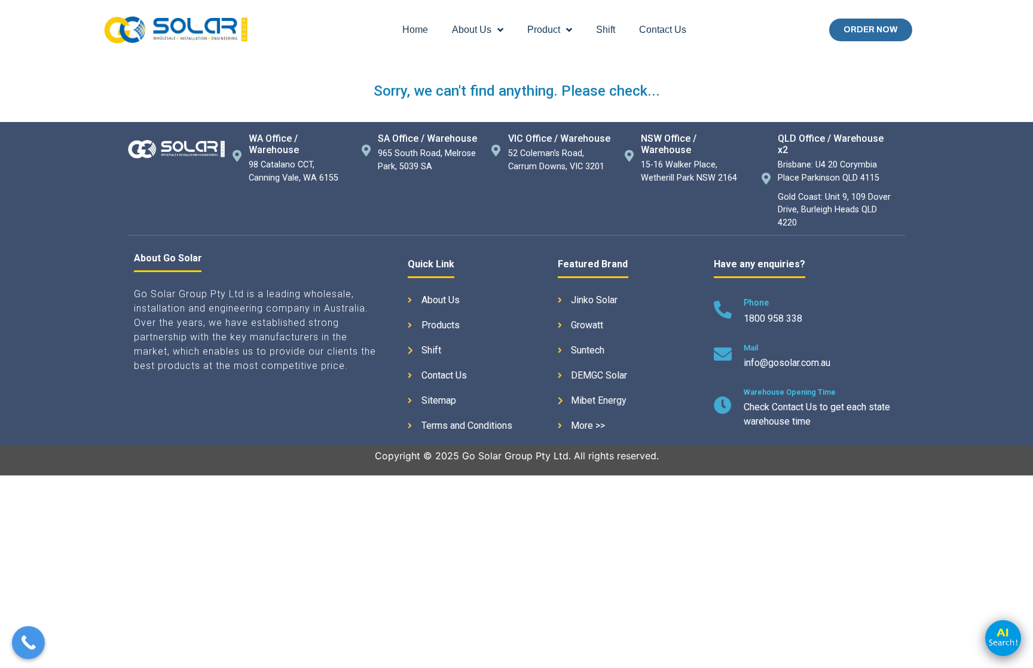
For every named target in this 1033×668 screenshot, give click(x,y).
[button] (870, 30)
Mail (751, 347)
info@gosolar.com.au (787, 362)
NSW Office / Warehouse (668, 144)
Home (415, 30)
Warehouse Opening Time (790, 392)
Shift (605, 30)
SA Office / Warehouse (427, 138)
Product (543, 30)
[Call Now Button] (28, 642)
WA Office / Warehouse (274, 144)
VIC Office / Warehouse (559, 138)
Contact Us (662, 30)
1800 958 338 (773, 318)
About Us (471, 30)
